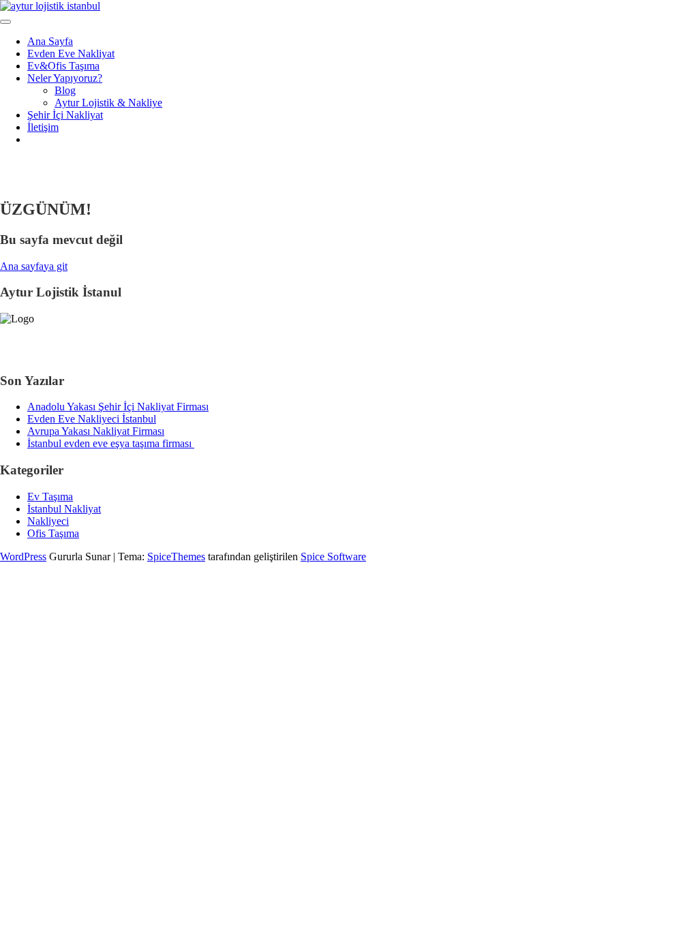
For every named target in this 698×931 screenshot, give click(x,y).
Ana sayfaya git (33, 266)
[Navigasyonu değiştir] (5, 22)
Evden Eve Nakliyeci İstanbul (91, 419)
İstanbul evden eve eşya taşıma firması (110, 443)
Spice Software (333, 556)
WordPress (23, 556)
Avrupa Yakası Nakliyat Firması (95, 431)
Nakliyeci (48, 521)
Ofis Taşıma (53, 533)
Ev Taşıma (50, 496)
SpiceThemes (176, 556)
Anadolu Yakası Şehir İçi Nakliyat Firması (118, 406)
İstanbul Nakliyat (64, 509)
